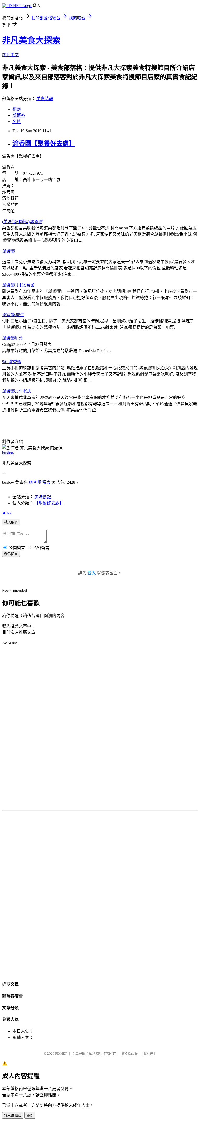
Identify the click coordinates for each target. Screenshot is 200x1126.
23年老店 (16, 391)
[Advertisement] (100, 729)
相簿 (16, 109)
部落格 (18, 115)
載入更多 (11, 522)
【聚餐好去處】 (49, 503)
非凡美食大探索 (31, 40)
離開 (30, 1116)
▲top (6, 512)
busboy (8, 453)
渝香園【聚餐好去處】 (43, 143)
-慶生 (13, 315)
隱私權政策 (129, 1054)
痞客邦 (35, 482)
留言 (46, 482)
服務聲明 (149, 1054)
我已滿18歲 (12, 1116)
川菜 (12, 338)
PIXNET (61, 1054)
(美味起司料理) (22, 221)
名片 (16, 121)
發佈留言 (11, 554)
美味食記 (42, 497)
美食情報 (44, 98)
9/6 (11, 361)
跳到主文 (10, 55)
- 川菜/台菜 (18, 285)
